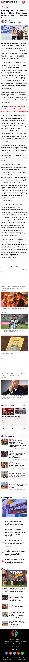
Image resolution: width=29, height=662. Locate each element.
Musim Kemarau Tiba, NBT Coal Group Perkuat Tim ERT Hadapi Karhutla (18, 486)
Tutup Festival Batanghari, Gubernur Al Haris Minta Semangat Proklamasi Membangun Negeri (17, 455)
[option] (8, 416)
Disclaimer (22, 644)
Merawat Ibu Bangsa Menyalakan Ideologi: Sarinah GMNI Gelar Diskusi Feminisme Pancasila (8, 417)
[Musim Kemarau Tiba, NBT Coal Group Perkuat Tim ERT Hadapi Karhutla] (5, 623)
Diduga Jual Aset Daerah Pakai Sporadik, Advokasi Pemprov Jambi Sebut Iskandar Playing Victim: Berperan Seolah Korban (15, 552)
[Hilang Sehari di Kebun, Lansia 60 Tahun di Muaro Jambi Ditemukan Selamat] (5, 606)
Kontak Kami (15, 646)
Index (25, 405)
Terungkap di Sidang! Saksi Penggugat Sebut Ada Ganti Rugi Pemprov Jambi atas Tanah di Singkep (17, 476)
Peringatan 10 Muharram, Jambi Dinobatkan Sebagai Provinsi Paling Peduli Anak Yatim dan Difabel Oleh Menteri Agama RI (14, 522)
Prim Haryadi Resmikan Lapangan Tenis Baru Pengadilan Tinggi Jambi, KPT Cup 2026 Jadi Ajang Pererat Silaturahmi (17, 443)
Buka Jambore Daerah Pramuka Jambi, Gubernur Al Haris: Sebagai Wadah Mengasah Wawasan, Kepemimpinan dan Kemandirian (15, 543)
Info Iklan (23, 641)
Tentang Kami (8, 641)
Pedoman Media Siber (11, 644)
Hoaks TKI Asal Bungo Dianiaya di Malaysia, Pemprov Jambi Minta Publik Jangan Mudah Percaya (14, 561)
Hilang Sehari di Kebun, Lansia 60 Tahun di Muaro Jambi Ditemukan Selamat (18, 465)
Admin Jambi (9, 21)
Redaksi (16, 641)
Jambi (6, 7)
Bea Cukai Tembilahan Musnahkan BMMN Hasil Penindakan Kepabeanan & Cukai (20, 417)
